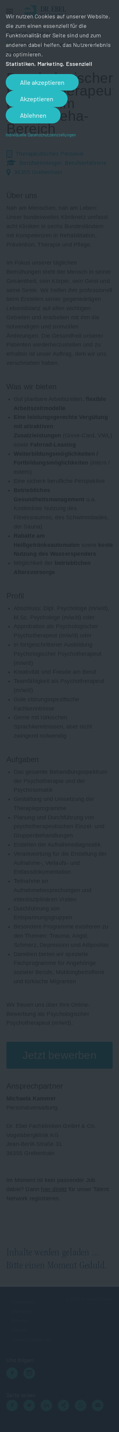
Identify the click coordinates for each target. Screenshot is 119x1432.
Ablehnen (33, 115)
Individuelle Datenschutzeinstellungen (41, 134)
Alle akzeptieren (42, 82)
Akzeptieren (36, 99)
